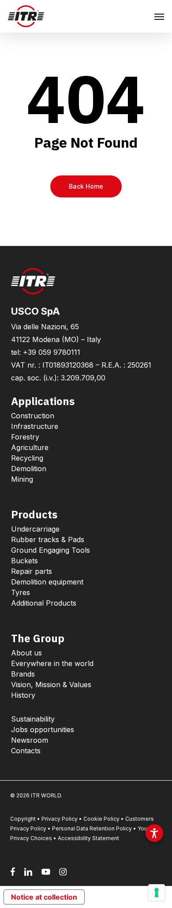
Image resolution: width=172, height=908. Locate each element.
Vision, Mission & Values (51, 684)
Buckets (24, 560)
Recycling (27, 458)
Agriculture (30, 447)
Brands (23, 674)
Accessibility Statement (88, 838)
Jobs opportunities (42, 729)
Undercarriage (35, 529)
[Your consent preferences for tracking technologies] (156, 892)
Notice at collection (44, 897)
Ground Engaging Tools (50, 550)
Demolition (28, 468)
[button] (159, 16)
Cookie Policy (101, 818)
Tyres (20, 592)
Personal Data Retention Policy (92, 828)
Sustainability (33, 718)
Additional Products (43, 603)
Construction (32, 415)
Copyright (23, 818)
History (23, 695)
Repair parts (31, 571)
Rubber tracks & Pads (47, 539)
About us (26, 652)
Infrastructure (34, 426)
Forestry (25, 436)
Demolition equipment (47, 581)
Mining (22, 479)
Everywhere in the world (52, 663)
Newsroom (29, 740)
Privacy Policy (59, 818)
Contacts (26, 750)
